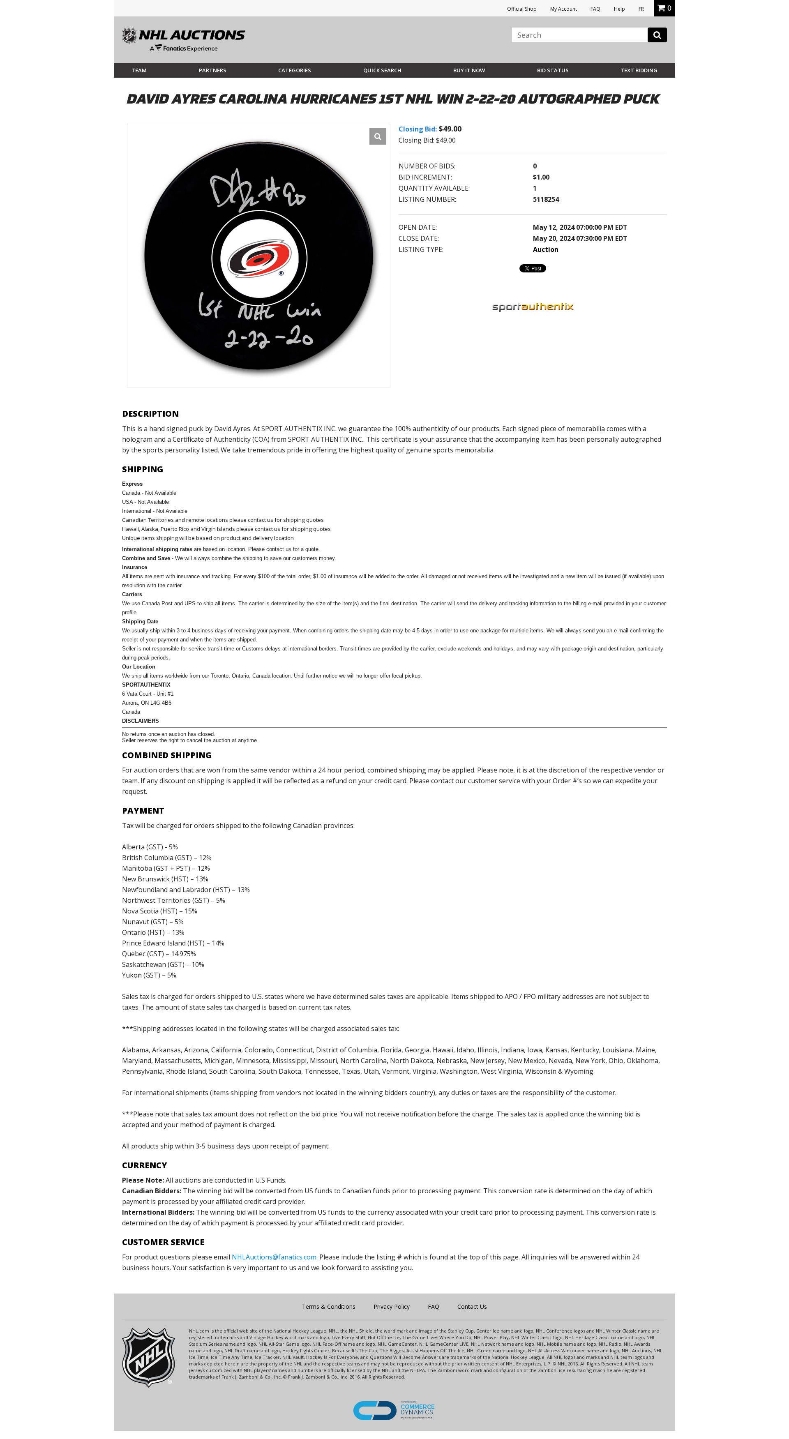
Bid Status (553, 70)
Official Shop (522, 8)
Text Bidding (639, 70)
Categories (294, 70)
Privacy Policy (392, 1306)
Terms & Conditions (328, 1306)
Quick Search (382, 70)
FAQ (595, 8)
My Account (563, 8)
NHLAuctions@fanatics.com (274, 1256)
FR (641, 8)
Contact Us (472, 1306)
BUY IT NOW (469, 70)
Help (619, 8)
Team (139, 70)
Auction (545, 249)
